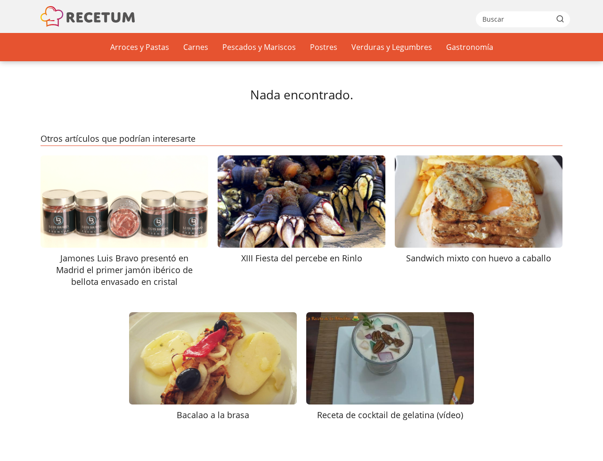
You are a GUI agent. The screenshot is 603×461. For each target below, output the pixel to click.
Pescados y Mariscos (259, 47)
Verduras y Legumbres (391, 47)
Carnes (195, 47)
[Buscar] (560, 18)
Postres (323, 47)
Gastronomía (469, 47)
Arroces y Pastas (139, 47)
